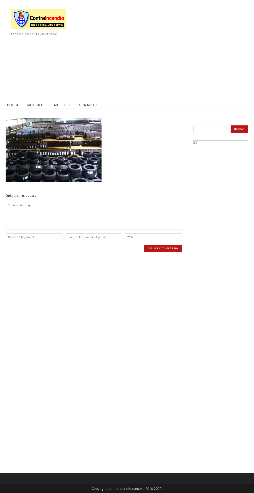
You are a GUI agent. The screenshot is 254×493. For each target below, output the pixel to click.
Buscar (239, 129)
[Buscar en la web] (244, 105)
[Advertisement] (127, 73)
